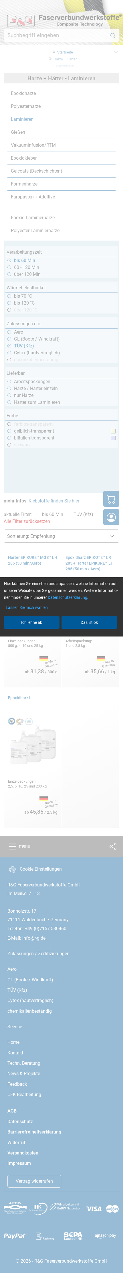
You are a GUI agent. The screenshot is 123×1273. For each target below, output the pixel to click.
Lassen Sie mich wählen (27, 607)
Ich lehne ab (31, 622)
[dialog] (61, 636)
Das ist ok (89, 622)
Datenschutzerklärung (67, 597)
